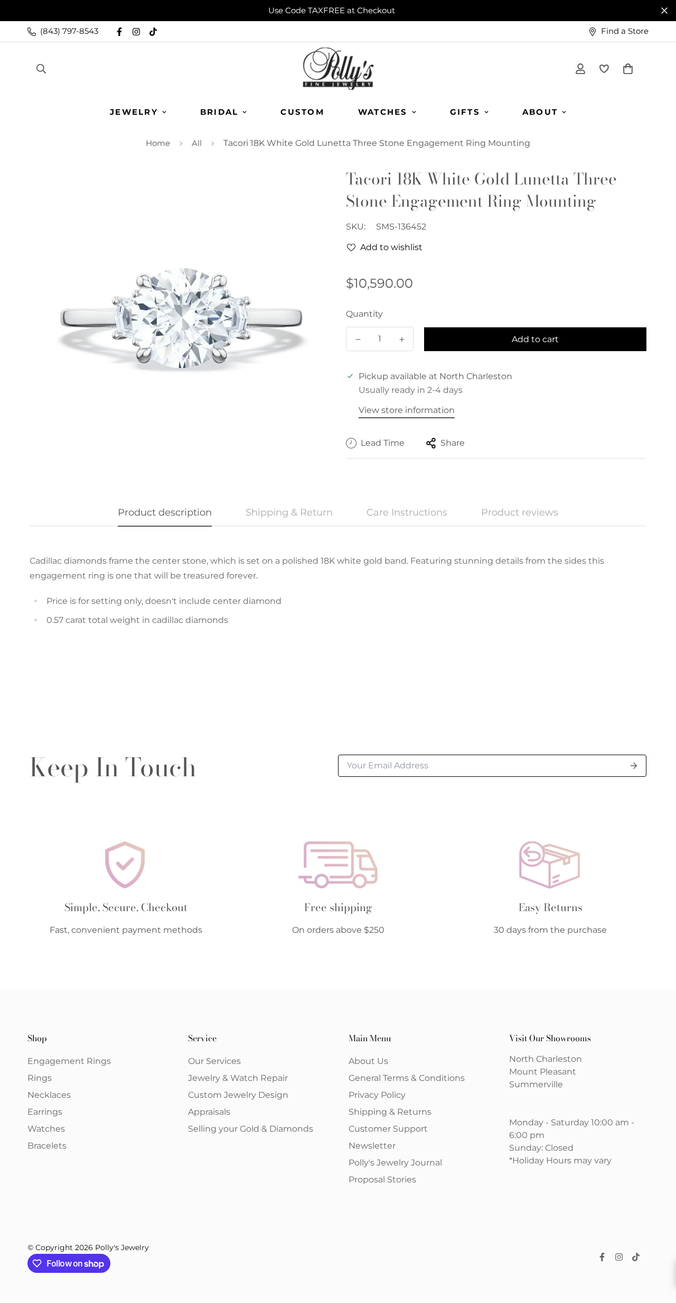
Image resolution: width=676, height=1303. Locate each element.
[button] (626, 69)
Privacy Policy (377, 1095)
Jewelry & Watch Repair (238, 1078)
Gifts (465, 112)
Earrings (44, 1112)
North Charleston (545, 1059)
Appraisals (209, 1112)
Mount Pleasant (542, 1072)
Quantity (364, 314)
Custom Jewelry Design (238, 1095)
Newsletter (372, 1146)
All (197, 143)
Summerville (536, 1084)
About (540, 112)
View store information (407, 410)
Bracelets (47, 1146)
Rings (39, 1078)
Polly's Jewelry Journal (395, 1163)
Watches (383, 112)
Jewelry (134, 112)
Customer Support (388, 1129)
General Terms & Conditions (407, 1078)
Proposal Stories (382, 1179)
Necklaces (49, 1095)
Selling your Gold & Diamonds (250, 1129)
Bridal (219, 112)
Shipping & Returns (390, 1112)
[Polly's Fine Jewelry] (338, 68)
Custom (302, 112)
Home (158, 143)
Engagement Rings (69, 1061)
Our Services (214, 1061)
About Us (368, 1061)
